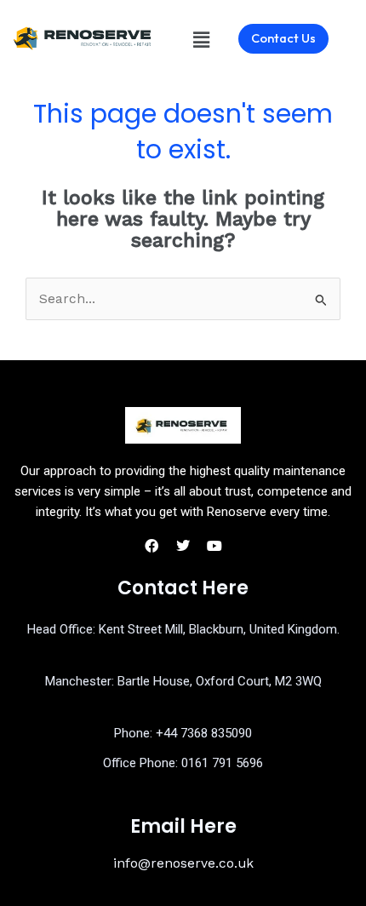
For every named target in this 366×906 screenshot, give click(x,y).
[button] (200, 40)
